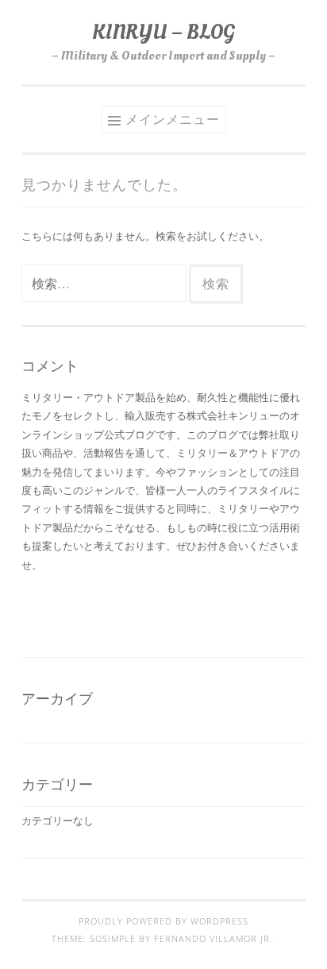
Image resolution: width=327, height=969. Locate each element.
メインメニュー (172, 119)
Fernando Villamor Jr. (213, 938)
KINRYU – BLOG (163, 32)
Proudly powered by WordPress (163, 921)
